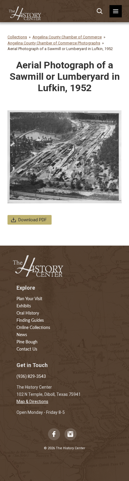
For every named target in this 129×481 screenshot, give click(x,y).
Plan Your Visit (29, 299)
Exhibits (23, 306)
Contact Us (26, 349)
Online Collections (33, 328)
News (21, 335)
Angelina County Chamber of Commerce (67, 37)
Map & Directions (32, 401)
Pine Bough (27, 342)
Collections (17, 37)
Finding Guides (30, 320)
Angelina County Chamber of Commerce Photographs (54, 43)
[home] (25, 11)
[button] (116, 11)
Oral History (27, 313)
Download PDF (32, 220)
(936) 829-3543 (31, 376)
